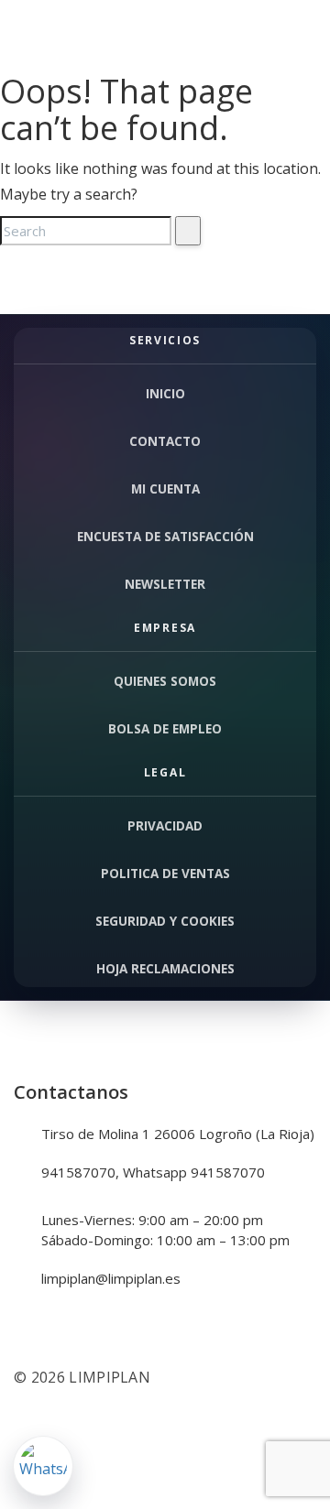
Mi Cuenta (165, 489)
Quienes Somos (165, 681)
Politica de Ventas (165, 873)
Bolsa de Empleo (165, 729)
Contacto (165, 441)
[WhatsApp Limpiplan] (43, 1466)
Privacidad (165, 826)
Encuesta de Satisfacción (165, 536)
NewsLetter (165, 584)
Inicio (165, 393)
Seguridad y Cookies (165, 921)
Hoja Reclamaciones (165, 969)
